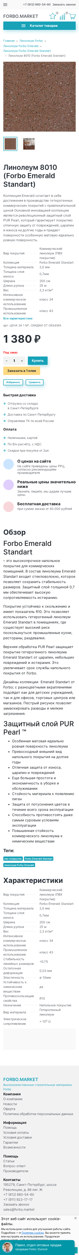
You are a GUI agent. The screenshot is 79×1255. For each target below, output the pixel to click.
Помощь (10, 1127)
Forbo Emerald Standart (38, 858)
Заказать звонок (64, 4)
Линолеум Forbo (31, 40)
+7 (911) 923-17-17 (18, 1199)
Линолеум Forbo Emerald (20, 46)
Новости (10, 1104)
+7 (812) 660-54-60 (37, 4)
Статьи (8, 1161)
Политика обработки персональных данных (38, 1114)
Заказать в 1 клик (21, 371)
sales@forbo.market (18, 1209)
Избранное (13, 382)
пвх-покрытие (13, 858)
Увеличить (39, 96)
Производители (15, 1171)
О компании (12, 1099)
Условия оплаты (16, 1132)
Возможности (14, 1147)
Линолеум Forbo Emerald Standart (27, 51)
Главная (8, 40)
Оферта (9, 1109)
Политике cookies (33, 1232)
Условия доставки (17, 1137)
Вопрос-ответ (14, 1166)
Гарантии (10, 1142)
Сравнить (34, 382)
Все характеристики (17, 318)
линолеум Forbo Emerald (19, 864)
